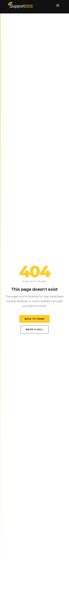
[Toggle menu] (58, 5)
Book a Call (34, 329)
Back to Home (34, 319)
